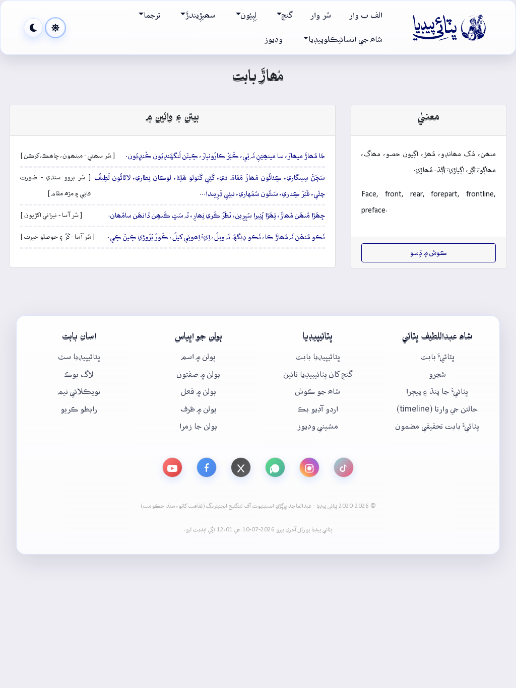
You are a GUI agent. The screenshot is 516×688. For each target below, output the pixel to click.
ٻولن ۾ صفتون (198, 374)
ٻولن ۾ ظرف (198, 409)
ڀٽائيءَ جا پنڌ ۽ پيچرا (437, 391)
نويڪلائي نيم (79, 391)
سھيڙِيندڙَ (200, 15)
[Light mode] (55, 27)
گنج (287, 15)
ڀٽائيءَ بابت (437, 357)
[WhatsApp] (275, 467)
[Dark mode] (33, 27)
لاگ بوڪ (78, 374)
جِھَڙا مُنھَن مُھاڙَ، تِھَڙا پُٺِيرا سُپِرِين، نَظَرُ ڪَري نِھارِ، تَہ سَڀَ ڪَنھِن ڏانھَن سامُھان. (216, 216)
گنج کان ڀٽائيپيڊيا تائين (318, 374)
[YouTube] (172, 467)
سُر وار (320, 15)
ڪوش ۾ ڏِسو (428, 253)
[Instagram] (309, 467)
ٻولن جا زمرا (198, 426)
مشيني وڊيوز (317, 426)
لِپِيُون (248, 15)
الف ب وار (365, 15)
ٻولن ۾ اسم (198, 357)
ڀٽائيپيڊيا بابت (317, 357)
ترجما (152, 15)
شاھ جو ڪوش (317, 391)
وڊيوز (274, 39)
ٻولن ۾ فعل (198, 391)
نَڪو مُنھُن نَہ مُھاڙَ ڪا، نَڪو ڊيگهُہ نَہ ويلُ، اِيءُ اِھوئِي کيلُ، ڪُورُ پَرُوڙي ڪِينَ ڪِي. (216, 237)
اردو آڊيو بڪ (318, 409)
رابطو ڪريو (78, 409)
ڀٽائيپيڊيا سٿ (79, 357)
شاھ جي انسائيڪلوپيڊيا (345, 39)
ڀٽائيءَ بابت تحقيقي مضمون (437, 426)
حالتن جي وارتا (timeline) (437, 409)
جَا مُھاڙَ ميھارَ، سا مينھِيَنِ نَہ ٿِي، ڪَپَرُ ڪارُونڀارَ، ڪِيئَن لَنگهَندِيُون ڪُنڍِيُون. (225, 156)
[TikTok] (344, 467)
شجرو (437, 374)
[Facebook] (207, 467)
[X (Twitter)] (241, 467)
